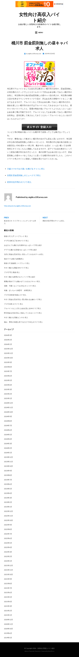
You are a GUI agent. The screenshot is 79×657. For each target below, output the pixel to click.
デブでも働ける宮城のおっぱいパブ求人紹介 (20, 250)
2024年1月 (8, 453)
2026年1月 (8, 344)
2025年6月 (8, 376)
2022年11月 (8, 516)
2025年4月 (8, 385)
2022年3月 (8, 552)
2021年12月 (8, 565)
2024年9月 (8, 416)
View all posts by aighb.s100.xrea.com (17, 206)
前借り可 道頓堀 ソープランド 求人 (17, 263)
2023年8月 (8, 475)
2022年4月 (8, 547)
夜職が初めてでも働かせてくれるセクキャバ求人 (22, 281)
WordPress (51, 651)
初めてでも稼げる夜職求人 (14, 259)
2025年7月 (8, 371)
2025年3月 (8, 389)
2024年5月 (8, 434)
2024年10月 (8, 412)
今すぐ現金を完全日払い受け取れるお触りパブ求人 (23, 299)
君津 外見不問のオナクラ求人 (19, 182)
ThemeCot (38, 651)
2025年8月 (8, 367)
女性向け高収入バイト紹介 (46, 648)
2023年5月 (8, 489)
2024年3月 (8, 443)
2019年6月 (8, 633)
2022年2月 (8, 556)
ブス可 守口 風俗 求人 (12, 272)
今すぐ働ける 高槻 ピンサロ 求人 (16, 317)
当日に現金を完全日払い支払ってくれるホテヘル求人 (24, 254)
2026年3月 (8, 335)
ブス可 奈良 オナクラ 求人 (13, 304)
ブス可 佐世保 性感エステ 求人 (15, 295)
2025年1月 (8, 398)
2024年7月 (8, 425)
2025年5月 (8, 380)
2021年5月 (8, 597)
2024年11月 (8, 407)
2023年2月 (8, 502)
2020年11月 (8, 624)
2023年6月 (8, 484)
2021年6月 (8, 592)
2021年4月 (8, 601)
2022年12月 (8, 511)
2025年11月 (8, 353)
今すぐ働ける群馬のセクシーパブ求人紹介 (19, 277)
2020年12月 (8, 620)
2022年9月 (8, 525)
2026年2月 (8, 340)
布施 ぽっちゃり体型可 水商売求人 (18, 290)
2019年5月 (8, 638)
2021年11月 (8, 570)
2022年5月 (8, 543)
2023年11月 (8, 461)
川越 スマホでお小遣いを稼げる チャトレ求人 (26, 169)
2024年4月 (8, 439)
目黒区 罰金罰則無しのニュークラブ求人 (24, 175)
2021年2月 (8, 611)
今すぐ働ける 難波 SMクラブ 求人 (16, 268)
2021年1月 (8, 615)
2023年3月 (8, 498)
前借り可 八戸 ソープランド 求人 (16, 236)
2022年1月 (8, 561)
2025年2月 (8, 394)
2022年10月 (8, 520)
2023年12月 (8, 457)
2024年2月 (8, 448)
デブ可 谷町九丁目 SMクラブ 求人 (16, 241)
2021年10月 (8, 574)
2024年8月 (8, 421)
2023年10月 (8, 466)
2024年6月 (8, 430)
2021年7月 (8, 588)
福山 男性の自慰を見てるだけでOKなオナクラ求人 (23, 322)
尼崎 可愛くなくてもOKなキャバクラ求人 (20, 286)
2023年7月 (8, 480)
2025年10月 (8, 358)
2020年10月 (8, 629)
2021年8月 (8, 583)
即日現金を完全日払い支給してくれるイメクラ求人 (23, 313)
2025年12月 (8, 349)
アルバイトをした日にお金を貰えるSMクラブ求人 (22, 308)
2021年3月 (8, 606)
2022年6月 (8, 538)
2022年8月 (8, 529)
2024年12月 (8, 403)
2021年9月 (8, 579)
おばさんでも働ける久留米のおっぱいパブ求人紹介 (23, 245)
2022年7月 (8, 534)
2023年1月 (8, 507)
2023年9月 (8, 471)
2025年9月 (8, 362)
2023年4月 (8, 493)
